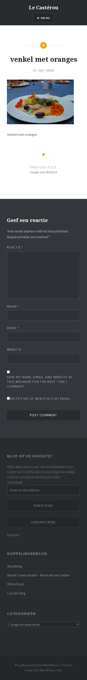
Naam (13, 306)
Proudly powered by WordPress (37, 665)
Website (14, 349)
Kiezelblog (14, 566)
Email (13, 328)
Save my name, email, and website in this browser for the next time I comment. (39, 381)
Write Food (15, 584)
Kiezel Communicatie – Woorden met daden (38, 575)
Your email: (15, 482)
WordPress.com (50, 670)
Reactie (15, 247)
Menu (45, 18)
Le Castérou (43, 7)
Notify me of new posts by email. (40, 398)
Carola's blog (16, 593)
